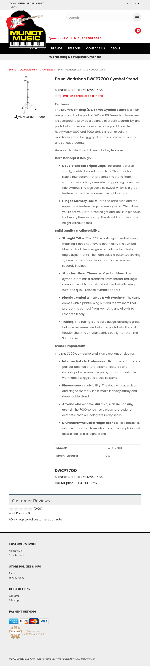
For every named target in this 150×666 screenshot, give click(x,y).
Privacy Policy (16, 577)
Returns (13, 573)
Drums (12, 69)
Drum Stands (47, 69)
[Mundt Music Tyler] (26, 29)
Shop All (37, 48)
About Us (14, 595)
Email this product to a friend (82, 96)
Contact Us (95, 48)
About (115, 48)
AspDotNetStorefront (84, 658)
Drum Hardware (28, 69)
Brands (57, 48)
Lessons (74, 48)
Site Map (14, 600)
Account (132, 3)
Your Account (16, 555)
